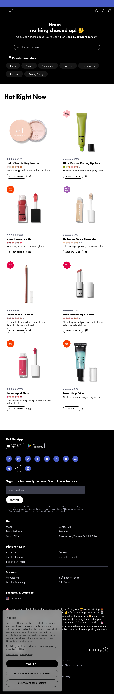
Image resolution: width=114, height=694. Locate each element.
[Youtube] (47, 459)
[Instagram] (18, 459)
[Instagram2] (28, 468)
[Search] (97, 11)
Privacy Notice (42, 508)
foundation (88, 66)
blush (13, 66)
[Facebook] (37, 459)
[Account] (103, 11)
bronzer (14, 74)
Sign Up (15, 499)
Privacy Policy (36, 511)
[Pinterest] (28, 459)
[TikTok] (9, 459)
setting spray (35, 74)
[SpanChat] (66, 459)
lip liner (68, 66)
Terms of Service (53, 511)
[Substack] (9, 468)
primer (29, 66)
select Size (71, 408)
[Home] (11, 11)
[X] (56, 459)
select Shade (16, 176)
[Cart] (110, 11)
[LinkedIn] (75, 459)
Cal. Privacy (63, 669)
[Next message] (110, 3)
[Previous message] (4, 3)
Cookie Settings (64, 676)
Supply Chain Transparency (70, 665)
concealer (48, 66)
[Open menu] (4, 11)
